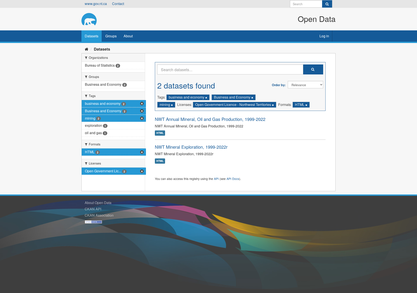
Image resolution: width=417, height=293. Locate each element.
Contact (118, 3)
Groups (111, 35)
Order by (278, 85)
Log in (324, 35)
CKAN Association (99, 215)
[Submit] (327, 4)
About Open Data (98, 202)
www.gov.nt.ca (96, 3)
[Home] (86, 49)
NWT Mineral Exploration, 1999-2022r (191, 147)
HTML (160, 133)
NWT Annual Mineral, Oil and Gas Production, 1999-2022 (210, 119)
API (216, 178)
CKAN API (93, 208)
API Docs (233, 178)
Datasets (91, 35)
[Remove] (206, 97)
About (128, 35)
